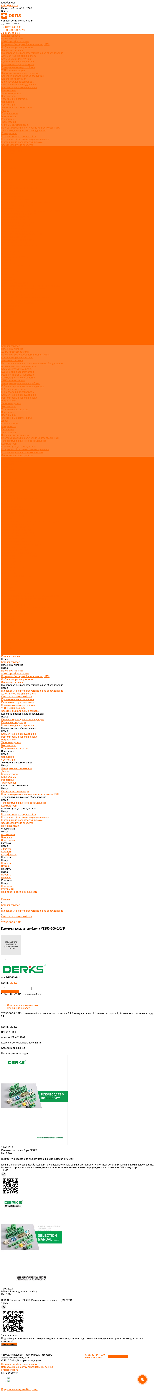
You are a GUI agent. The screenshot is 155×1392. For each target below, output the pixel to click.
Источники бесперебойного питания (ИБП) (25, 44)
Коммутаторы (9, 133)
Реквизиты (7, 185)
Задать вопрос (9, 1344)
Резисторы (7, 119)
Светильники (8, 104)
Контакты (6, 337)
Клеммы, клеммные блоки (16, 58)
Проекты (6, 331)
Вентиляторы (8, 96)
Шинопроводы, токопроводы (17, 81)
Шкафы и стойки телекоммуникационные (25, 139)
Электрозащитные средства (17, 144)
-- (2, 988)
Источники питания (12, 38)
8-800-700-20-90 (15, 30)
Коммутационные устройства (18, 67)
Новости (6, 325)
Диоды (5, 110)
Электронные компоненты (16, 107)
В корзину (32, 1389)
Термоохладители (11, 93)
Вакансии (6, 156)
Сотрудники (8, 159)
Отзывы (6, 179)
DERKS (13, 982)
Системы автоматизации (15, 124)
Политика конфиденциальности (19, 188)
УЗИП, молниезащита (13, 70)
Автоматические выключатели (18, 55)
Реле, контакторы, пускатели (17, 64)
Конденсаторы (9, 113)
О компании (8, 308)
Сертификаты (8, 167)
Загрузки (6, 317)
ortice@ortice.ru (9, 5)
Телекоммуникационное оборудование (23, 130)
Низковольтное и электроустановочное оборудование (32, 53)
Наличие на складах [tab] (18, 1008)
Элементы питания (12, 50)
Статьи (5, 173)
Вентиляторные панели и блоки (19, 87)
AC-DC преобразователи (15, 41)
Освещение (7, 101)
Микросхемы (8, 116)
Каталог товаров (10, 193)
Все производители (12, 150)
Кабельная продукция (13, 78)
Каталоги (6, 165)
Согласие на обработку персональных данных (27, 1367)
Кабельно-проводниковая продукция (22, 76)
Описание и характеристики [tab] (22, 1005)
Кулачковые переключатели (17, 61)
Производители (10, 305)
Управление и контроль (14, 99)
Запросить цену (10, 991)
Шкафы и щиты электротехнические (22, 142)
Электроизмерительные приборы (20, 73)
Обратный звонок (118, 1356)
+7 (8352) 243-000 (11, 27)
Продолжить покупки (13, 1389)
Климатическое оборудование (18, 84)
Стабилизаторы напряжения (17, 47)
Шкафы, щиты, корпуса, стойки (18, 136)
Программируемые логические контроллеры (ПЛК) (30, 127)
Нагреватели (8, 90)
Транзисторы (8, 122)
